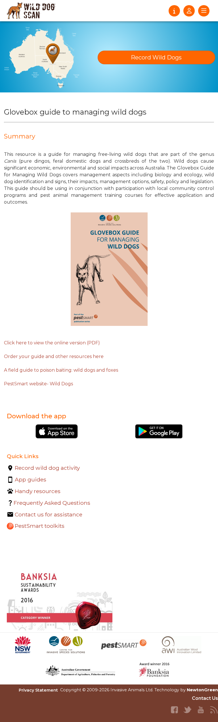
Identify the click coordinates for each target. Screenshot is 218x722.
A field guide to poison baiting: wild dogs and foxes (61, 370)
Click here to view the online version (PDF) (52, 343)
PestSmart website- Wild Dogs (38, 383)
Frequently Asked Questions (52, 502)
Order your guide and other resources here (54, 356)
